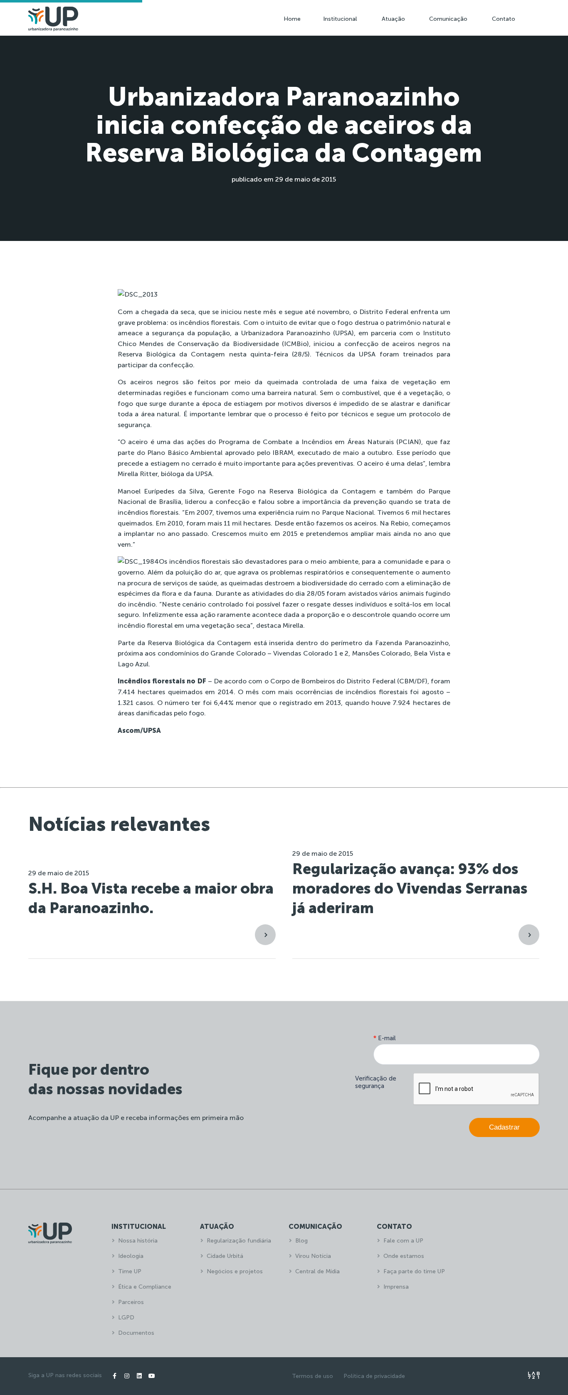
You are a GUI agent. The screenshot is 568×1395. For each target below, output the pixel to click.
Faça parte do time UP (414, 1271)
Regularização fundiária (239, 1240)
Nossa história (138, 1240)
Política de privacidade (374, 1376)
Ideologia (130, 1256)
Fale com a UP (403, 1240)
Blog (301, 1240)
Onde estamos (403, 1256)
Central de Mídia (317, 1271)
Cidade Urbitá (225, 1256)
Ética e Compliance (144, 1286)
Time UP (129, 1271)
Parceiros (131, 1302)
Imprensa (396, 1286)
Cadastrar (504, 1127)
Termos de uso (312, 1376)
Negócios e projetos (235, 1271)
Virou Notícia (313, 1256)
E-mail (384, 1038)
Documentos (136, 1332)
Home (292, 18)
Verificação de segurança (375, 1082)
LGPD (126, 1317)
